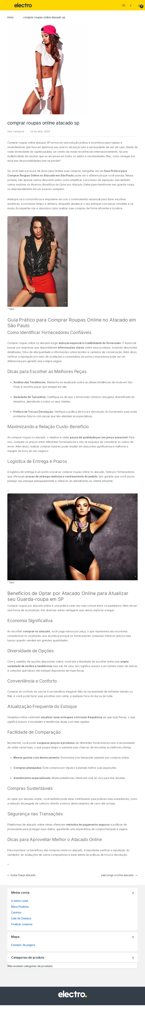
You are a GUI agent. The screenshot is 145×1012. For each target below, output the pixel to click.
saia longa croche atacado (119, 875)
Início (10, 17)
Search (124, 5)
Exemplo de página (23, 945)
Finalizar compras (21, 924)
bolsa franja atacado (21, 875)
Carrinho (16, 912)
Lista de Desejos (21, 918)
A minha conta (19, 900)
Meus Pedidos (20, 906)
